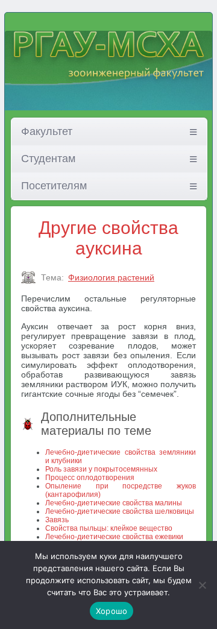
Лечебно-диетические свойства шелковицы (119, 511)
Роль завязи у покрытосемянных (101, 469)
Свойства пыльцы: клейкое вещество (108, 528)
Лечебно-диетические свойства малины (113, 503)
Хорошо (112, 611)
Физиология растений (111, 277)
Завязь (57, 520)
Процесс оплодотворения (89, 477)
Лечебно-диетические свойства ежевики (114, 537)
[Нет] (202, 585)
